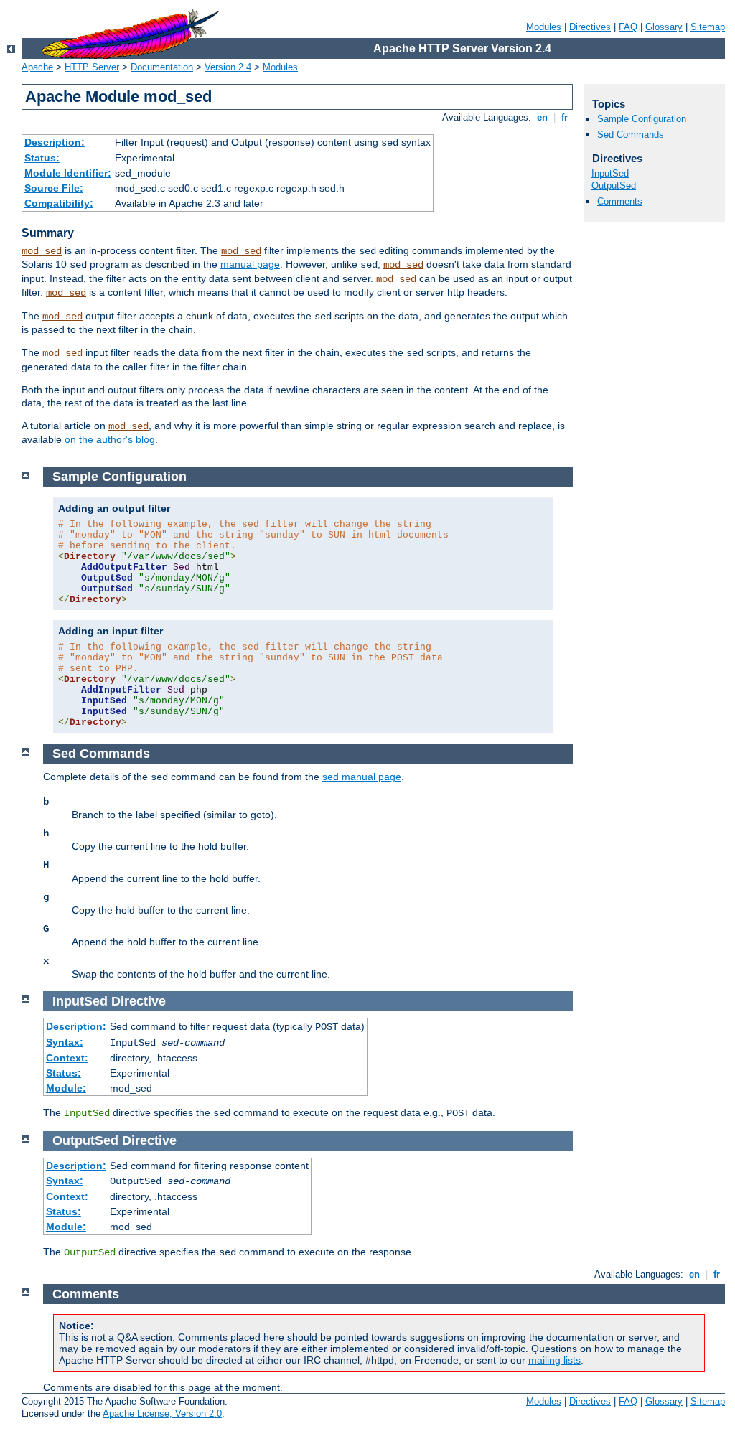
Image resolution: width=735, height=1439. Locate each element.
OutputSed (613, 185)
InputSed (610, 173)
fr (564, 117)
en (542, 117)
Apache (37, 67)
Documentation (162, 67)
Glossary (664, 27)
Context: (67, 1058)
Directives (590, 27)
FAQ (628, 27)
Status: (42, 158)
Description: (54, 142)
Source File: (53, 188)
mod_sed (42, 251)
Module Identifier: (67, 173)
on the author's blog (110, 439)
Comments (619, 201)
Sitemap (707, 27)
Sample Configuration (641, 118)
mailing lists (554, 1360)
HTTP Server (92, 67)
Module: (66, 1088)
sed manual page (361, 776)
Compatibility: (58, 203)
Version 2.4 (228, 67)
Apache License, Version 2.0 (162, 1413)
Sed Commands (630, 134)
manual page (250, 264)
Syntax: (64, 1042)
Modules (543, 27)
